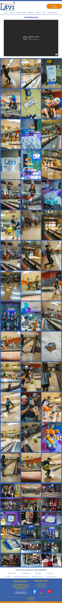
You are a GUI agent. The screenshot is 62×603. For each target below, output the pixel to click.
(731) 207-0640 (41, 584)
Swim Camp (50, 573)
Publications (31, 13)
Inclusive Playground (52, 13)
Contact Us (38, 13)
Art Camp (38, 573)
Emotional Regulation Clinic (21, 576)
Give (44, 13)
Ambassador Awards (37, 576)
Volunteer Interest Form (20, 592)
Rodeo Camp (12, 573)
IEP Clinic (8, 576)
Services (18, 13)
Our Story (12, 13)
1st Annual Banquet (51, 576)
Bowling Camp (25, 573)
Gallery (24, 13)
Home (6, 13)
